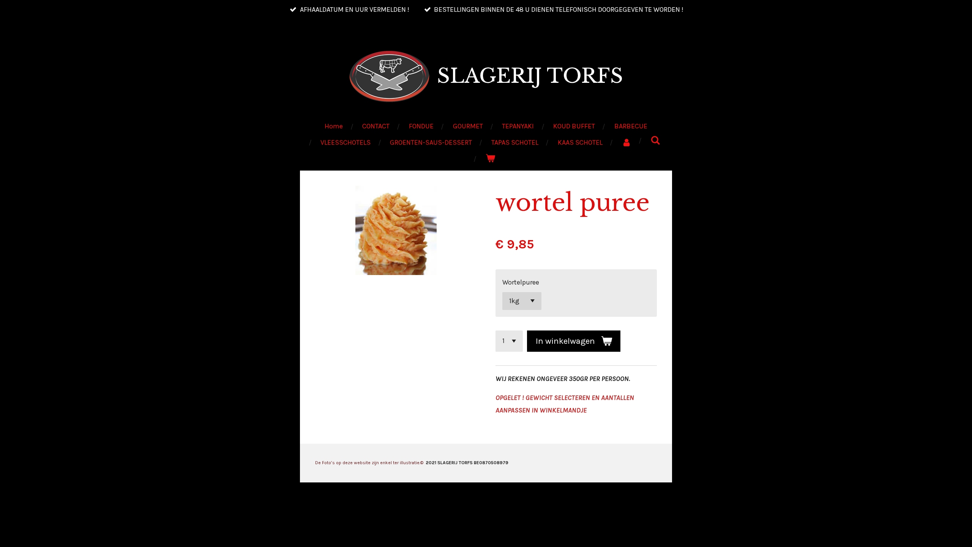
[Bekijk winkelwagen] (490, 158)
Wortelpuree (520, 282)
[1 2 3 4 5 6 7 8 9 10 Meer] (509, 341)
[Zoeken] (655, 140)
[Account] (626, 142)
